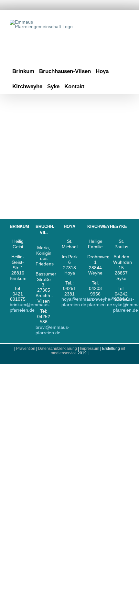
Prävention (25, 348)
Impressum (90, 348)
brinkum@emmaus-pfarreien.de (30, 307)
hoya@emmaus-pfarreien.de (78, 301)
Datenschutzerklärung (57, 348)
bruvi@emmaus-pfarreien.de (53, 330)
